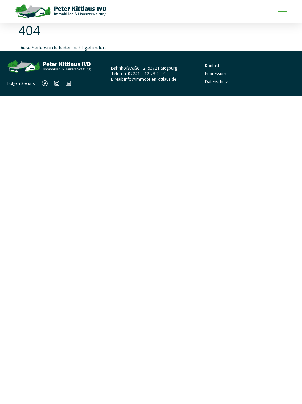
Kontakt (212, 65)
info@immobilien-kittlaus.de (150, 79)
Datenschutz (216, 81)
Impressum (215, 73)
